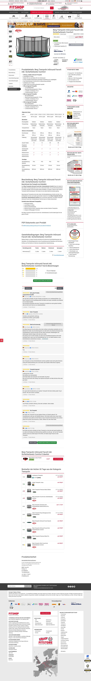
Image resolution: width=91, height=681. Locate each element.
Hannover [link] (15, 627)
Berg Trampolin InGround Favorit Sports (41, 521)
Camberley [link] (23, 636)
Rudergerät (63, 619)
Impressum (17, 0)
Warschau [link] (11, 659)
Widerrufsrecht (49, 623)
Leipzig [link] (16, 628)
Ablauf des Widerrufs (50, 624)
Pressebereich (49, 631)
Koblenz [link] (10, 628)
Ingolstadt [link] (19, 627)
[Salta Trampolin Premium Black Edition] (29, 491)
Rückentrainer (64, 643)
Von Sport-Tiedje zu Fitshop (14, 592)
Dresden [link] (28, 624)
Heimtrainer (63, 633)
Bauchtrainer (63, 642)
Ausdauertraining (13, 12)
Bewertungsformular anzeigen (43, 280)
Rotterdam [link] (16, 642)
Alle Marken (63, 651)
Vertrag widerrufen (45, 613)
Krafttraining (24, 12)
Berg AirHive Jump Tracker (35, 457)
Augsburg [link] (14, 622)
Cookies (36, 621)
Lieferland (67, 0)
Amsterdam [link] (11, 641)
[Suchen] (52, 8)
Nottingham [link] (23, 637)
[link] (69, 91)
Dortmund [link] (24, 624)
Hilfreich (25, 307)
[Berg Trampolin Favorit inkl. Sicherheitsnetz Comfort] (29, 498)
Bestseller (11, 86)
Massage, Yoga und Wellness (62, 12)
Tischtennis (63, 624)
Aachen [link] (10, 622)
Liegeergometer (64, 632)
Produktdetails (12, 69)
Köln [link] (13, 628)
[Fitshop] (17, 7)
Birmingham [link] (18, 636)
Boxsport (63, 630)
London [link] (14, 637)
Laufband (63, 617)
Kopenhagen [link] (11, 656)
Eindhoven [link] (26, 641)
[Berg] (18, 30)
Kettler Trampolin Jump (37, 482)
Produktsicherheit (13, 89)
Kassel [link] (27, 627)
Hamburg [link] (11, 627)
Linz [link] (21, 619)
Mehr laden (33, 442)
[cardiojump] (36, 478)
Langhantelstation (64, 638)
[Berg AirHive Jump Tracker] (25, 459)
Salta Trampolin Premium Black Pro (40, 536)
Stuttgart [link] (21, 631)
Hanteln (62, 628)
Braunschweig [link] (15, 624)
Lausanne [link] (16, 646)
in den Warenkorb (76, 44)
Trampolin (31, 21)
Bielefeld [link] (21, 622)
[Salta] (36, 492)
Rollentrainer (63, 635)
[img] (64, 50)
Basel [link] (10, 646)
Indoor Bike (63, 627)
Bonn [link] (28, 622)
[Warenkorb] (81, 8)
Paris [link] (12, 652)
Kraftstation (63, 620)
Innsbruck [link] (13, 619)
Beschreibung (12, 72)
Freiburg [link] (26, 625)
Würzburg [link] (11, 632)
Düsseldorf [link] (11, 625)
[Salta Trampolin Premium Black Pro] (29, 537)
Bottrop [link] (10, 624)
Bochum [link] (25, 622)
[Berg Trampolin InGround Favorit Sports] (29, 522)
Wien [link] (28, 619)
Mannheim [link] (23, 628)
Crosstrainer (63, 614)
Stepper (62, 637)
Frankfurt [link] (22, 625)
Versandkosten (38, 623)
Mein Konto (78, 0)
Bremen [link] (20, 624)
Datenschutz (48, 620)
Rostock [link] (24, 630)
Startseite (9, 21)
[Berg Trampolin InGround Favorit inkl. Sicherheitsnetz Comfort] (29, 530)
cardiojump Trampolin (37, 475)
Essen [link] (19, 625)
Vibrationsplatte (64, 648)
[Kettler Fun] (36, 485)
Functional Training (65, 640)
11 (37, 268)
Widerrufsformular (39, 624)
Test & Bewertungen (13, 80)
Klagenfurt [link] (18, 619)
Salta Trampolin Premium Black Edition (41, 489)
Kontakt (25, 0)
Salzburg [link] (24, 619)
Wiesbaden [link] (25, 631)
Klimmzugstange (64, 645)
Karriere (21, 0)
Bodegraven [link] (16, 641)
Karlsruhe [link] (24, 627)
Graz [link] (10, 619)
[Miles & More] (76, 603)
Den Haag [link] (21, 641)
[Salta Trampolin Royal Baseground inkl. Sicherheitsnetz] (29, 514)
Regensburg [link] (19, 630)
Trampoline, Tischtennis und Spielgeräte (42, 12)
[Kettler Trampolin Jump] (29, 484)
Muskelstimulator (64, 647)
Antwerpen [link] (11, 649)
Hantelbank (63, 625)
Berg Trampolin (37, 21)
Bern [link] (12, 646)
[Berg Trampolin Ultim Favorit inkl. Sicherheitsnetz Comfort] (29, 545)
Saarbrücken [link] (11, 631)
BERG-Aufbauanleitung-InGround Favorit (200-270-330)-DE (37, 225)
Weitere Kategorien (77, 12)
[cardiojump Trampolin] (29, 476)
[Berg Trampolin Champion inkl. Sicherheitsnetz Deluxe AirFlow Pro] (29, 506)
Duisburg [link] (15, 625)
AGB (36, 620)
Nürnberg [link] (14, 630)
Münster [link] (10, 630)
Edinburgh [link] (28, 636)
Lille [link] (9, 652)
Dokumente (11, 75)
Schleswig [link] (16, 631)
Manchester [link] (18, 637)
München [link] (28, 628)
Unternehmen (11, 0)
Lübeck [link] (19, 628)
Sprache (72, 0)
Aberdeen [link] (11, 636)
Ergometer (63, 615)
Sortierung (28, 288)
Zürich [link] (19, 646)
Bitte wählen (57, 37)
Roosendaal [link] (11, 642)
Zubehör (11, 83)
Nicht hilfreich (32, 307)
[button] (10, 31)
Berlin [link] (18, 622)
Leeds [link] (14, 636)
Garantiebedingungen (14, 78)
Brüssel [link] (15, 649)
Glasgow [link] (10, 637)
